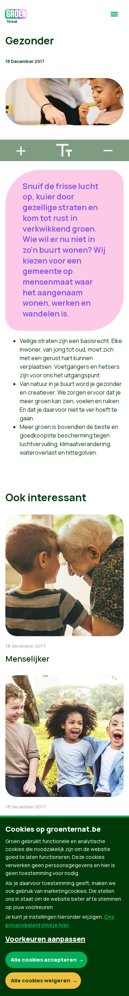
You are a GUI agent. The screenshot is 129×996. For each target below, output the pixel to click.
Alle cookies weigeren (40, 980)
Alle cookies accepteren (44, 959)
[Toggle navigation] (114, 17)
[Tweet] (11, 116)
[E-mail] (11, 136)
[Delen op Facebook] (11, 95)
